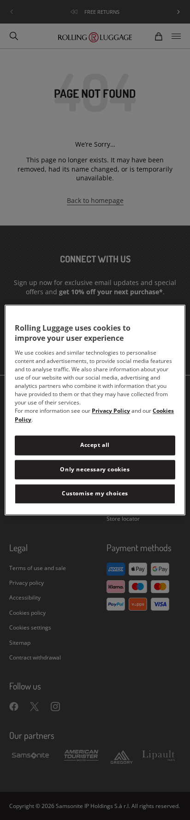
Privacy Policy (111, 411)
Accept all (95, 445)
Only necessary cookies (95, 469)
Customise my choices (95, 494)
